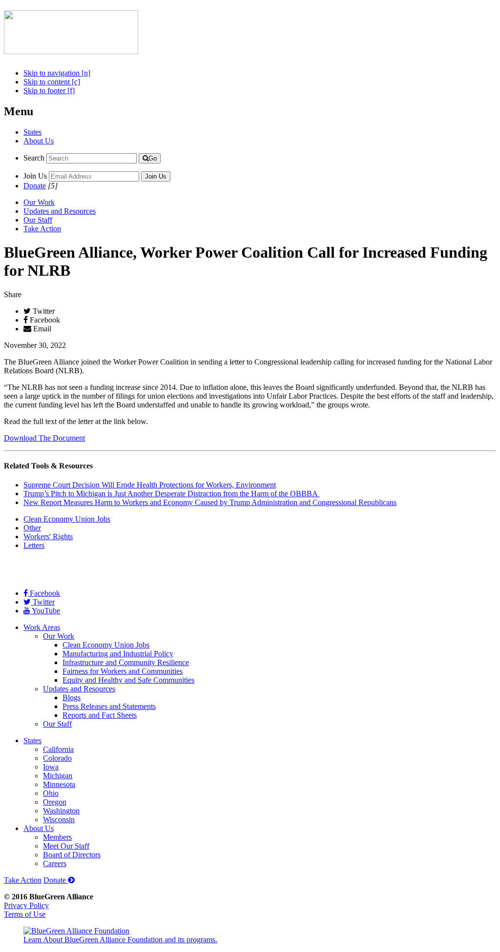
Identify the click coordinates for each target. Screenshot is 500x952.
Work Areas (41, 627)
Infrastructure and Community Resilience (125, 662)
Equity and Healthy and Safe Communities (128, 680)
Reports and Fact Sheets (99, 715)
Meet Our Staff (66, 846)
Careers (54, 863)
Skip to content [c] (51, 82)
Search (33, 158)
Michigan (57, 775)
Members (57, 837)
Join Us (35, 176)
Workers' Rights (48, 536)
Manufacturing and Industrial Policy (117, 653)
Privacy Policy (26, 905)
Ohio (51, 793)
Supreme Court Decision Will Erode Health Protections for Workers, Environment (149, 485)
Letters (33, 545)
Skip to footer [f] (49, 90)
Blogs (71, 697)
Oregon (54, 802)
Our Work (39, 202)
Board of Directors (72, 855)
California (58, 749)
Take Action (42, 228)
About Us (38, 141)
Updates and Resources (59, 211)
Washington (61, 811)
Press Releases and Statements (109, 706)
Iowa (51, 767)
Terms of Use (24, 914)
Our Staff (37, 220)
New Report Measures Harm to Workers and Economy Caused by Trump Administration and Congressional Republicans (209, 502)
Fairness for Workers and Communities (122, 671)
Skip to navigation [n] (56, 73)
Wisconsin (59, 819)
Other (32, 528)
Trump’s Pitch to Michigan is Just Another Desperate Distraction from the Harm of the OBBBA (171, 493)
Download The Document (44, 438)
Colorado (57, 758)
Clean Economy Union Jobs (66, 519)
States (32, 132)
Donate (34, 186)
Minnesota (59, 784)
